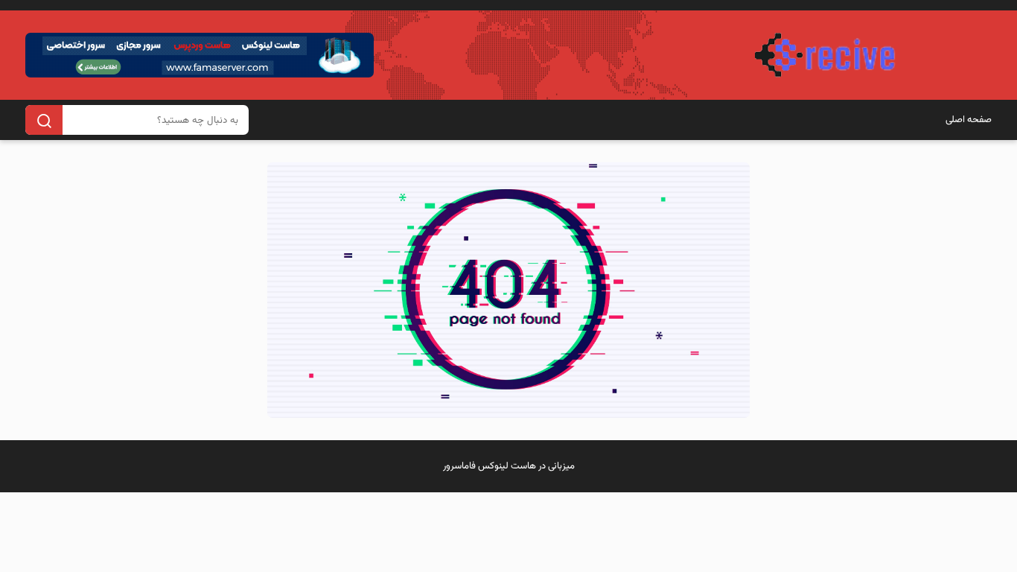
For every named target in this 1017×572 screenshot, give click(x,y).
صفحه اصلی (969, 119)
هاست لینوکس (507, 466)
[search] (44, 120)
